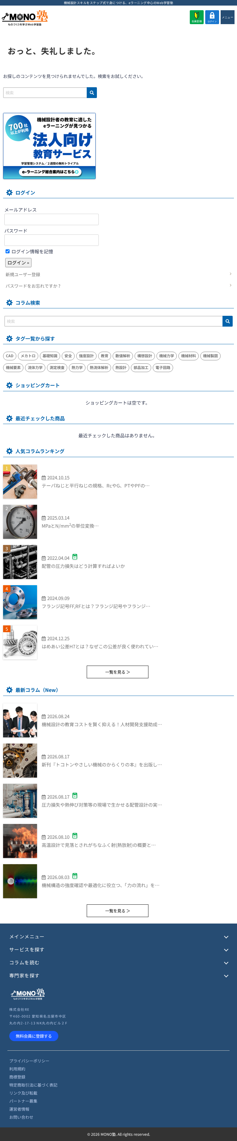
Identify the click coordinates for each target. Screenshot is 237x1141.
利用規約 (17, 1069)
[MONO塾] (25, 18)
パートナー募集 (23, 1101)
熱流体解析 (99, 367)
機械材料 (188, 355)
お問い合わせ (21, 1117)
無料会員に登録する (34, 1036)
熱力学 (77, 367)
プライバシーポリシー (29, 1061)
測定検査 (57, 367)
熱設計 (121, 367)
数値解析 (122, 355)
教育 (104, 355)
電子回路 (163, 367)
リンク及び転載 (23, 1093)
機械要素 (13, 367)
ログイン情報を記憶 (31, 251)
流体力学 (35, 367)
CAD (10, 355)
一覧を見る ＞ (117, 672)
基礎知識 (50, 355)
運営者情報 (19, 1109)
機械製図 (210, 355)
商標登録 (17, 1077)
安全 (68, 355)
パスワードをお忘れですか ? (33, 286)
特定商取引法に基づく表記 (33, 1085)
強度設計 (86, 355)
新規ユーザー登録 (23, 274)
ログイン (212, 21)
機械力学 (166, 355)
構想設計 (144, 355)
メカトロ (28, 355)
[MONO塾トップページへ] (27, 999)
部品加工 (141, 367)
